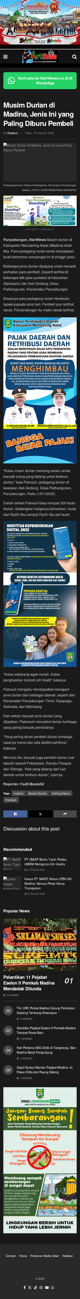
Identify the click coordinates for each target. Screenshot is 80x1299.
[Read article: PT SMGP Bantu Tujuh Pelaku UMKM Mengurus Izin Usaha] (12, 863)
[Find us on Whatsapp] (52, 1287)
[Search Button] (74, 56)
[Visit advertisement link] (40, 22)
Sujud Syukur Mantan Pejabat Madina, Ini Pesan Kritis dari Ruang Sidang (44, 1069)
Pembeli (11, 800)
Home (23, 1256)
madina (19, 793)
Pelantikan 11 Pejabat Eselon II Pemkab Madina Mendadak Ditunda (29, 983)
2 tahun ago (36, 869)
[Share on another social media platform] (65, 813)
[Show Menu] (5, 56)
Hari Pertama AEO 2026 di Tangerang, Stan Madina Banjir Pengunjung (46, 1049)
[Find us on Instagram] (41, 1287)
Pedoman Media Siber (44, 1256)
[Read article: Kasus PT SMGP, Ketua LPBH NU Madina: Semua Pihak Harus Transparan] (12, 883)
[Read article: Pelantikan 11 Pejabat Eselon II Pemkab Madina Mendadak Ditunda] (40, 945)
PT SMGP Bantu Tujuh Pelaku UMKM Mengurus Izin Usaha (45, 861)
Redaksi (12, 133)
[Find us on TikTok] (35, 1287)
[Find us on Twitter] (30, 1287)
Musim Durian (38, 793)
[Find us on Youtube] (47, 1287)
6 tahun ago (36, 894)
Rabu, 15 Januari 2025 (39, 133)
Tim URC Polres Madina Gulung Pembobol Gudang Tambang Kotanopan (46, 1010)
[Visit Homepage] (40, 56)
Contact (11, 1256)
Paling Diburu (61, 793)
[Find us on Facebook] (25, 1287)
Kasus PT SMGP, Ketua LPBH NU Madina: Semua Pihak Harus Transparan (48, 883)
